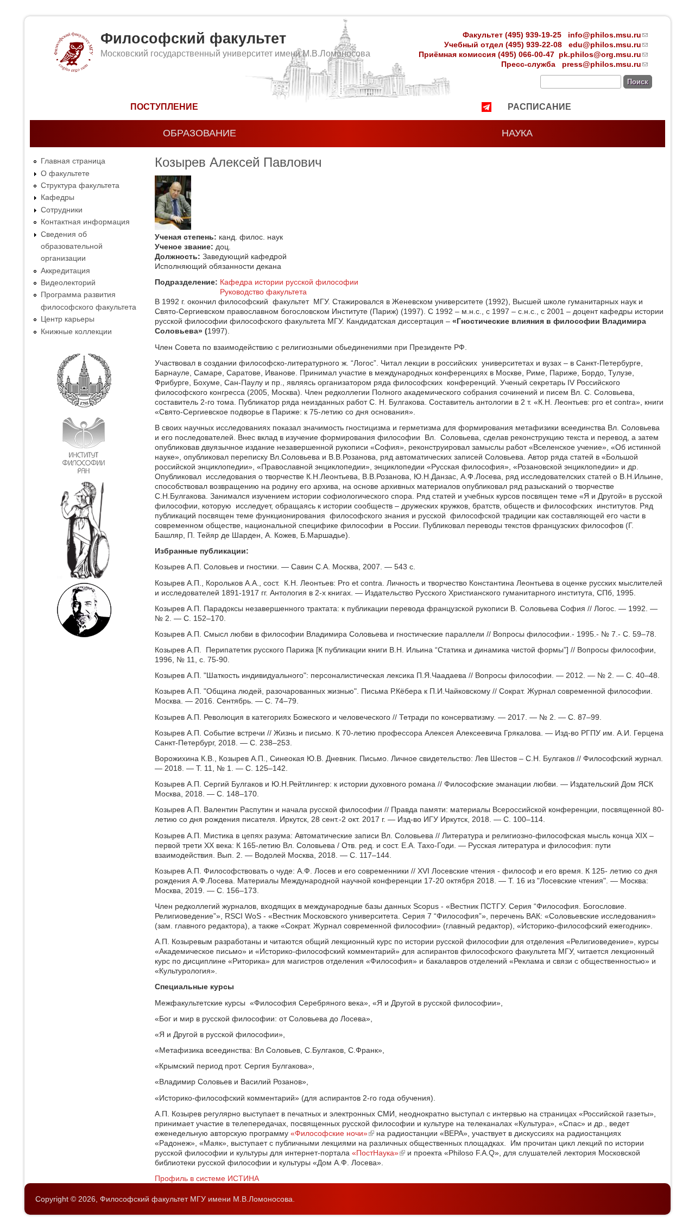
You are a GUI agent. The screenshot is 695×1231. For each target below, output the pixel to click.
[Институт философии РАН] (83, 476)
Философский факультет (193, 38)
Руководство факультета (263, 291)
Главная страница (73, 160)
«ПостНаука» (378, 1152)
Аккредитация (65, 270)
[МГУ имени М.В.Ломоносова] (84, 405)
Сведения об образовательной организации (72, 246)
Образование (199, 133)
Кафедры (57, 197)
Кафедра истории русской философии (289, 282)
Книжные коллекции (76, 331)
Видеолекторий (68, 282)
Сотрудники (62, 209)
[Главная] (73, 69)
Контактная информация (85, 221)
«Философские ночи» (332, 1133)
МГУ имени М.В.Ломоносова (241, 1199)
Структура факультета (80, 185)
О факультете (65, 173)
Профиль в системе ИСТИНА (207, 1178)
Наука (517, 133)
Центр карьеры (67, 319)
